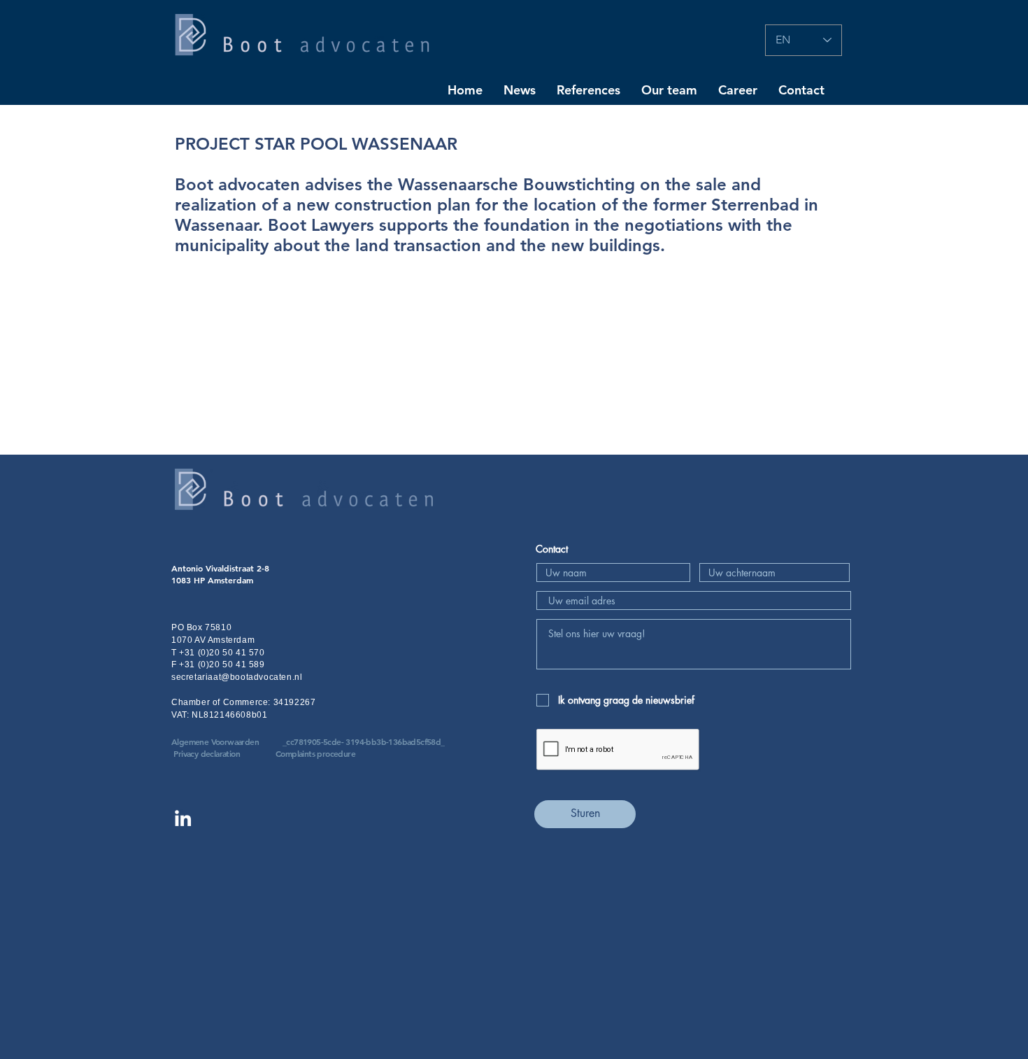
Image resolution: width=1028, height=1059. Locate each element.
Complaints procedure (315, 753)
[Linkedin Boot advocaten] (182, 818)
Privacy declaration (206, 753)
